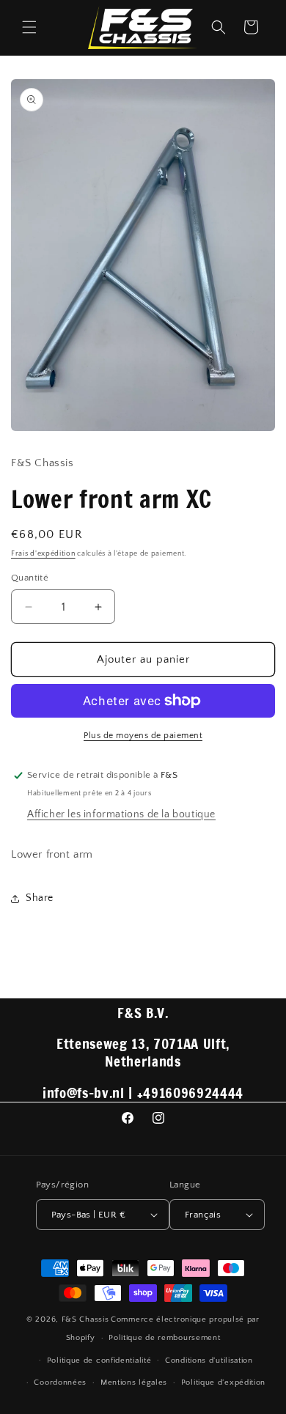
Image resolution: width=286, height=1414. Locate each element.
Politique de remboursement (164, 1337)
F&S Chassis (85, 1319)
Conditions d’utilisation (209, 1360)
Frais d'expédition (43, 554)
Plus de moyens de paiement (143, 735)
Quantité (29, 577)
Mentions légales (133, 1382)
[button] (29, 27)
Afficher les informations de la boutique (121, 814)
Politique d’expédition (223, 1382)
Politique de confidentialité (99, 1360)
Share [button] (40, 898)
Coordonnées (60, 1382)
